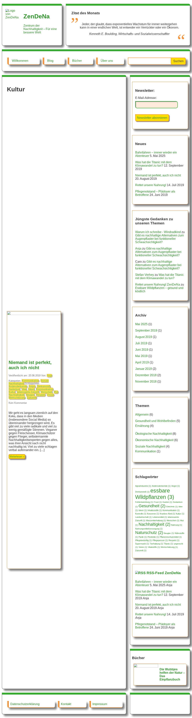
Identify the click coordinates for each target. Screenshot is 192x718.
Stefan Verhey (144, 274)
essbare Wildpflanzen (154, 493)
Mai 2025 (141, 324)
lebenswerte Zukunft (28, 392)
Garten (167, 502)
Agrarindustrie (143, 486)
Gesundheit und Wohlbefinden (155, 421)
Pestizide (153, 537)
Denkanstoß (43, 386)
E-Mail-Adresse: (146, 97)
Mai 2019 (141, 356)
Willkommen (20, 60)
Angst (32, 386)
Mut (56, 392)
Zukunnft (32, 397)
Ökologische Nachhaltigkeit (153, 433)
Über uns (107, 60)
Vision (50, 394)
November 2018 (146, 381)
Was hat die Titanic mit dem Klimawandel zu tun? (153, 164)
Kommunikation (30, 380)
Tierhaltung (156, 544)
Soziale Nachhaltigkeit (150, 446)
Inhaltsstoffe (155, 510)
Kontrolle (140, 514)
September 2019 (146, 330)
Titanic (168, 544)
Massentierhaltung (156, 520)
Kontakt (66, 704)
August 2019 (143, 336)
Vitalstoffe (154, 547)
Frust (158, 502)
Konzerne (153, 514)
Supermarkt (142, 544)
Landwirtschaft (143, 517)
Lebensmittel (159, 517)
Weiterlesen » (17, 456)
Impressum (99, 704)
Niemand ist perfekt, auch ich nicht (30, 365)
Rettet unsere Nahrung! (150, 185)
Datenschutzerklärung (25, 704)
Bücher (77, 60)
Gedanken (14, 389)
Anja (49, 375)
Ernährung (142, 425)
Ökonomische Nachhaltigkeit (154, 440)
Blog (50, 60)
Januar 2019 (143, 368)
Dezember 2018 (146, 375)
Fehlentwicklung (144, 502)
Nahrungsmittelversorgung (149, 529)
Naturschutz (149, 532)
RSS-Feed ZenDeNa (164, 573)
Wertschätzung (17, 397)
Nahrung (176, 525)
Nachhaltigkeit (16, 394)
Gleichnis (172, 506)
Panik (143, 537)
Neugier (30, 394)
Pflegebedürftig (143, 540)
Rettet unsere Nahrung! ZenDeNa (157, 284)
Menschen (46, 392)
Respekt (40, 394)
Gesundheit (152, 506)
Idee (24, 389)
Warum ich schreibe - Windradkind (158, 232)
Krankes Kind (167, 514)
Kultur (12, 392)
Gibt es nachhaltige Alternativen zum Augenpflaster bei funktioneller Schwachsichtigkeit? (159, 239)
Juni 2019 (141, 349)
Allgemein (142, 414)
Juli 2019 (141, 343)
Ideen (31, 389)
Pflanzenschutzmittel (171, 537)
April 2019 (142, 362)
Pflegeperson (160, 540)
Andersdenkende (18, 386)
